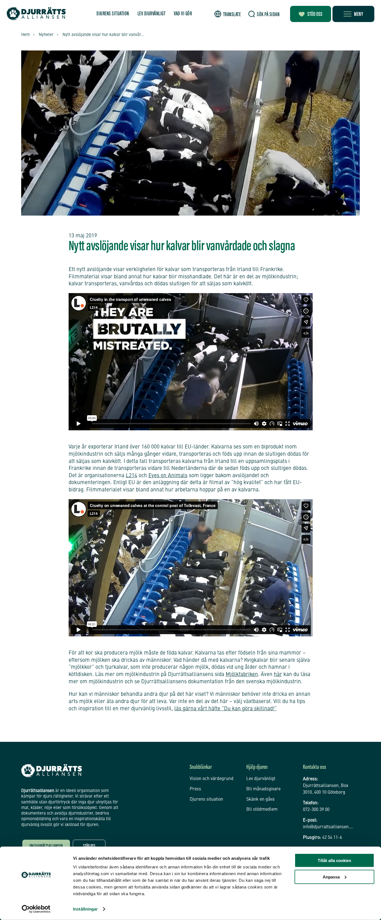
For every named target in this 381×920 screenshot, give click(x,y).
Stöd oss (314, 14)
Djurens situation (113, 14)
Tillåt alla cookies (334, 860)
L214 (131, 475)
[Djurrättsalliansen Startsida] (51, 770)
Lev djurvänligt (152, 14)
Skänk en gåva (260, 799)
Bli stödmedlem (262, 809)
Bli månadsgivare (263, 789)
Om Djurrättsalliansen (46, 846)
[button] (227, 14)
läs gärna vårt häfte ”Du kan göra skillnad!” (225, 708)
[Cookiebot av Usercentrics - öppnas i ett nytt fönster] (36, 909)
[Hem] (36, 14)
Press (195, 789)
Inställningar (85, 909)
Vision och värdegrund (211, 779)
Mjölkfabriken (242, 674)
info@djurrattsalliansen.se (328, 827)
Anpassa (331, 876)
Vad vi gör (183, 14)
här (278, 674)
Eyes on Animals (167, 475)
